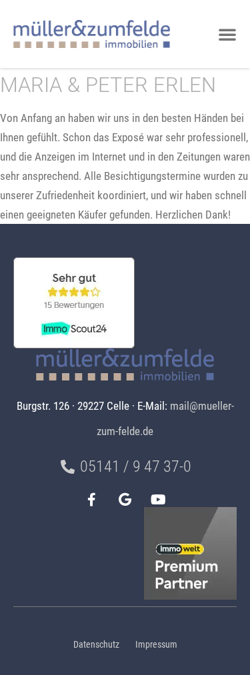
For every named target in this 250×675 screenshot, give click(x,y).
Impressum (156, 644)
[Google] (125, 499)
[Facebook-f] (92, 499)
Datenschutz (96, 644)
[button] (227, 34)
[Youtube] (158, 499)
